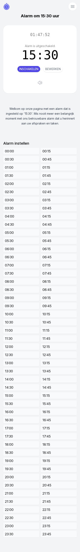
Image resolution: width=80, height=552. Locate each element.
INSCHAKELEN (28, 69)
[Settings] (73, 6)
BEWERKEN (53, 69)
